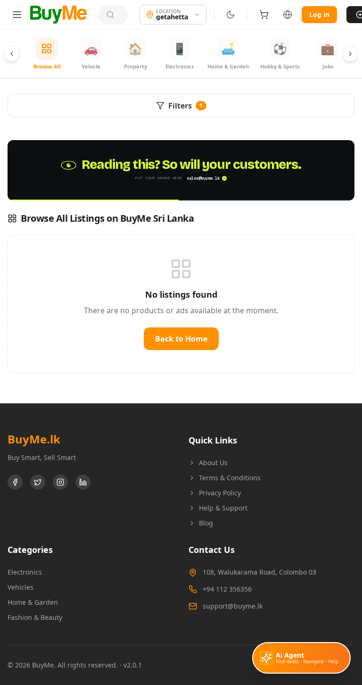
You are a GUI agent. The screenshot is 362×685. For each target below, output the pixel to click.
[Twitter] (37, 482)
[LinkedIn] (82, 482)
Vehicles (20, 587)
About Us (213, 462)
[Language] (287, 14)
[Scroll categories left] (12, 54)
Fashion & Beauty (35, 617)
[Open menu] (17, 14)
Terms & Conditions (230, 477)
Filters (185, 105)
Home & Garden (33, 602)
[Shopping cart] (264, 14)
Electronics (25, 572)
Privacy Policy (220, 492)
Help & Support (223, 507)
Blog (206, 522)
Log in (319, 14)
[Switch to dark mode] (230, 14)
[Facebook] (15, 482)
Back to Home (181, 339)
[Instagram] (60, 482)
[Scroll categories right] (350, 54)
